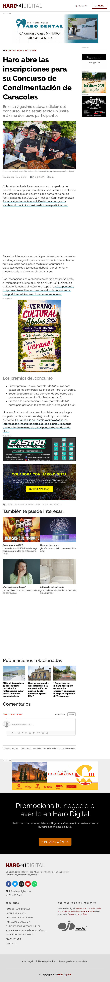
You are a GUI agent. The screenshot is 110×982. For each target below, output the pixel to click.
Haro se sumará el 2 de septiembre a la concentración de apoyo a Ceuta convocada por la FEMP (38, 689)
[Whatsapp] (34, 884)
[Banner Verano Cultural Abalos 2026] (39, 369)
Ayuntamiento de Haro (20, 504)
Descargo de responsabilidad (73, 961)
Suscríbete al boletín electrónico (26, 930)
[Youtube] (28, 884)
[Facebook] (8, 884)
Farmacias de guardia (18, 922)
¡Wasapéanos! (13, 939)
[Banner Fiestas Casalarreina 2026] (94, 91)
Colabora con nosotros (20, 935)
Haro (20, 50)
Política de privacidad (46, 961)
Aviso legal (27, 961)
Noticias (30, 50)
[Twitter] (15, 884)
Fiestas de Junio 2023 (49, 504)
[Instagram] (21, 884)
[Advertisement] (39, 231)
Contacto (11, 943)
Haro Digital (64, 974)
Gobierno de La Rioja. (78, 914)
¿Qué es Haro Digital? (18, 909)
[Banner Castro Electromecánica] (39, 459)
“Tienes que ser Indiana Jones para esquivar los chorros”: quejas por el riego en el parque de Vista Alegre (64, 689)
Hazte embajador (16, 913)
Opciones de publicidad (19, 918)
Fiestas (11, 50)
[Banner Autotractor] (94, 115)
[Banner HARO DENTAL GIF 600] (55, 41)
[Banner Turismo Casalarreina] (55, 788)
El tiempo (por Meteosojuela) (23, 926)
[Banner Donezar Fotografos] (94, 67)
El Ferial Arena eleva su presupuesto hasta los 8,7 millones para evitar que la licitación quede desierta (13, 689)
